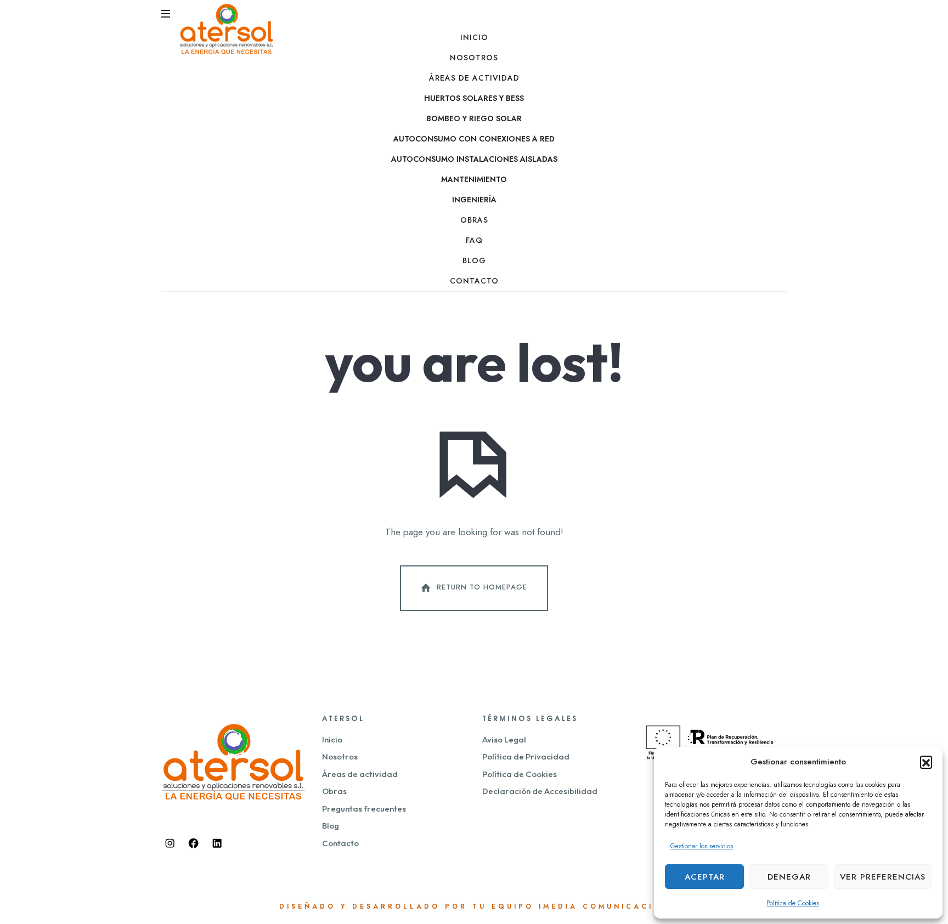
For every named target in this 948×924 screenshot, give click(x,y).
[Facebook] (193, 843)
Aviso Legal (504, 739)
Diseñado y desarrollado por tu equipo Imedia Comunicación (474, 906)
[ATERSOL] (226, 28)
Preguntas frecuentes (364, 808)
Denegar (789, 877)
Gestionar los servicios (701, 846)
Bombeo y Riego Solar (474, 118)
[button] (926, 761)
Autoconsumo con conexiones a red (474, 138)
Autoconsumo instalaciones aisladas (474, 159)
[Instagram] (170, 843)
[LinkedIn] (216, 843)
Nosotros (474, 57)
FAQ (474, 240)
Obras (474, 219)
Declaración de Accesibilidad (539, 791)
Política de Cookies (792, 903)
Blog (474, 260)
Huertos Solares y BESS (474, 98)
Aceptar (705, 877)
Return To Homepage (482, 587)
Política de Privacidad (525, 756)
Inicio (474, 37)
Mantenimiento (474, 179)
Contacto (474, 280)
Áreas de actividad (474, 77)
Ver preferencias (883, 877)
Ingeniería (474, 199)
